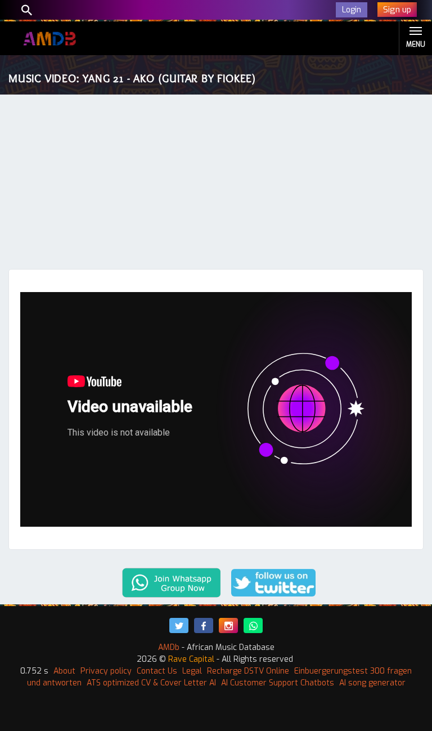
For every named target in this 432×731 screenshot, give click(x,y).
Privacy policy (106, 671)
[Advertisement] (216, 184)
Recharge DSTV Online (248, 671)
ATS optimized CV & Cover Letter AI (151, 683)
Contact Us (157, 671)
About (64, 671)
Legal (192, 671)
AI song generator (372, 683)
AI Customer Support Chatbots (277, 683)
